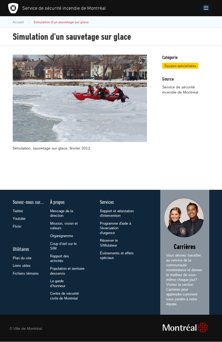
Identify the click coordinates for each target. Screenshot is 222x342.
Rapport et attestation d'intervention (117, 213)
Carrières (184, 247)
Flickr (17, 226)
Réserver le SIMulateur (109, 242)
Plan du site (22, 258)
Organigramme (61, 236)
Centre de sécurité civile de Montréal (64, 295)
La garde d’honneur (57, 283)
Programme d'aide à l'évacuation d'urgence (115, 228)
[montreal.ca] (187, 327)
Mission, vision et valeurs (64, 225)
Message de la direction (61, 213)
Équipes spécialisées (180, 66)
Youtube (19, 219)
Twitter (18, 211)
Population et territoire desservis (67, 271)
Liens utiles (22, 266)
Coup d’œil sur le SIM (63, 246)
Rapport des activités (59, 258)
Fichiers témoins (26, 273)
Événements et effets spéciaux (117, 255)
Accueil (18, 22)
